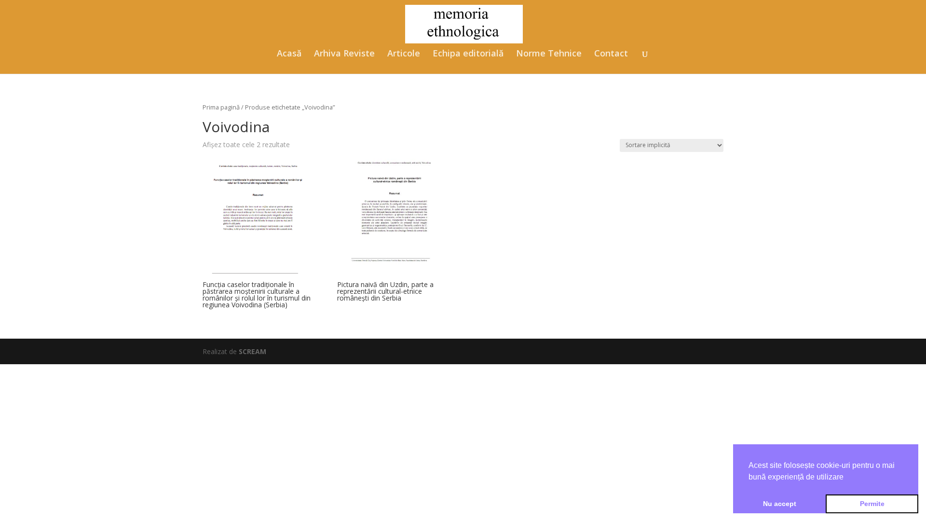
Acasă (289, 54)
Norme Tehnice (549, 54)
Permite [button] (872, 503)
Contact (611, 54)
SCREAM (252, 351)
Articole (403, 54)
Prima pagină (221, 107)
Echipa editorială (468, 54)
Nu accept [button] (779, 503)
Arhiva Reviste (344, 54)
